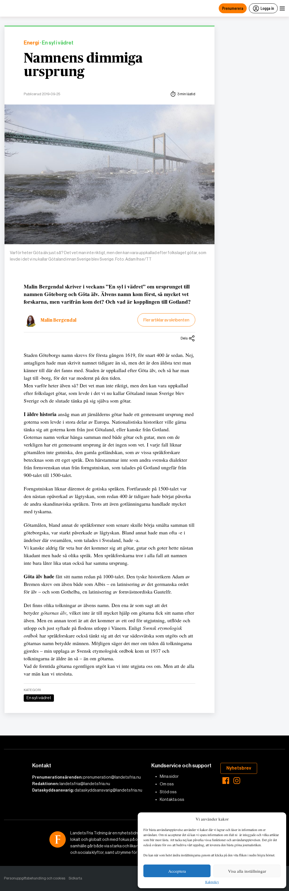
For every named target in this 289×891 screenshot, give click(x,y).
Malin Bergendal (58, 320)
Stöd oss (168, 792)
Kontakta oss (172, 799)
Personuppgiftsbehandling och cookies (34, 878)
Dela (184, 338)
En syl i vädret (39, 698)
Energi (31, 43)
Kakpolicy (212, 882)
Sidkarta (75, 878)
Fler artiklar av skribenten (166, 319)
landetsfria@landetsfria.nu (85, 783)
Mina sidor (169, 776)
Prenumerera (232, 8)
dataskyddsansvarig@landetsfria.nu (108, 790)
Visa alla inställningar (247, 871)
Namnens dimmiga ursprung (83, 65)
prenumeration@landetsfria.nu (112, 777)
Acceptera (177, 871)
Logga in (267, 8)
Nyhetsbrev (238, 768)
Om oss (167, 784)
